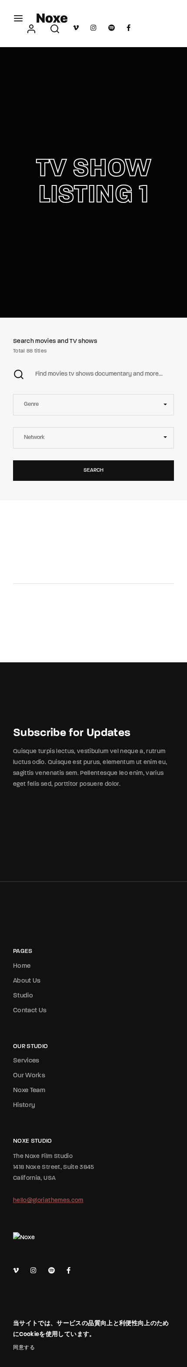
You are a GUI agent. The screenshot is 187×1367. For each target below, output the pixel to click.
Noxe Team (29, 1090)
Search (93, 470)
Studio (23, 996)
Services (26, 1061)
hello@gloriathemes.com (48, 1200)
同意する (24, 1347)
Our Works (29, 1075)
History (24, 1105)
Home (21, 966)
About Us (27, 981)
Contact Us (30, 1010)
